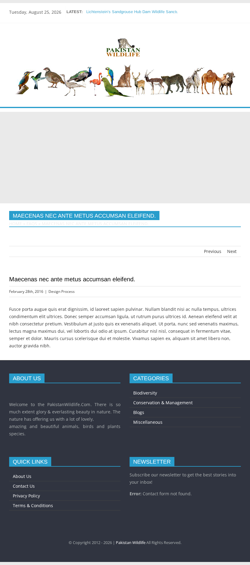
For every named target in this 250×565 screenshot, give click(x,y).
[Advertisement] (125, 157)
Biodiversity (145, 393)
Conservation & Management (163, 402)
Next (232, 251)
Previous (212, 251)
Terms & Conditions (33, 505)
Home (15, 223)
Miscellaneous (147, 422)
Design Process (61, 291)
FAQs (32, 223)
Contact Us (24, 486)
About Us (22, 476)
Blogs (138, 412)
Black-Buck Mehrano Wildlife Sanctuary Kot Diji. (129, 11)
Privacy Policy (26, 496)
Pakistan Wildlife (130, 542)
